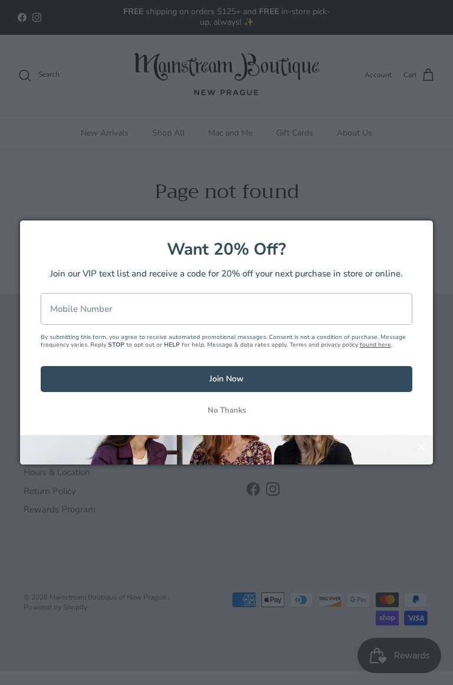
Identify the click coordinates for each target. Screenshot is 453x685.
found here (375, 345)
